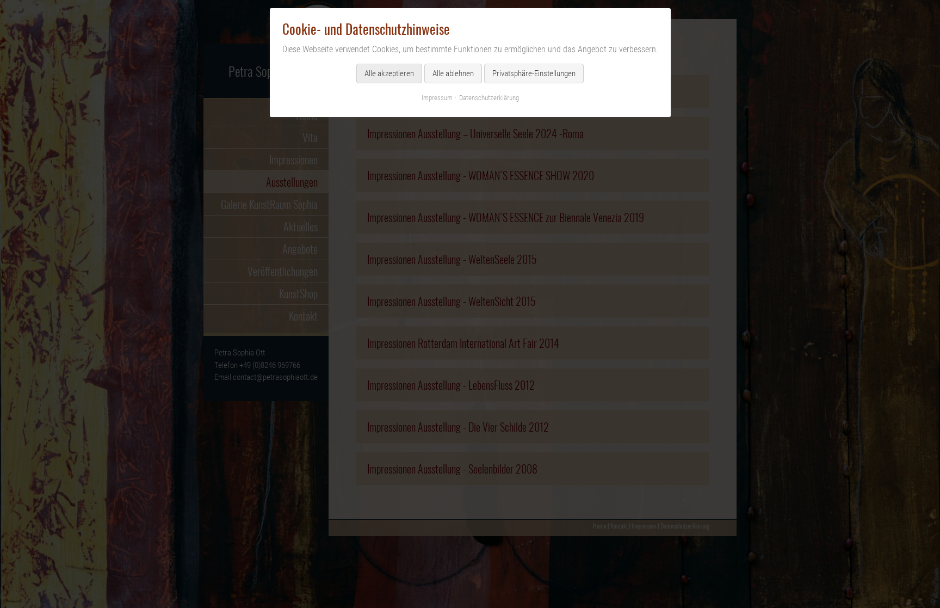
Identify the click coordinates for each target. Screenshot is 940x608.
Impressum (437, 98)
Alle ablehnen (453, 73)
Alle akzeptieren (389, 73)
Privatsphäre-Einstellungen (534, 73)
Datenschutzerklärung (489, 98)
